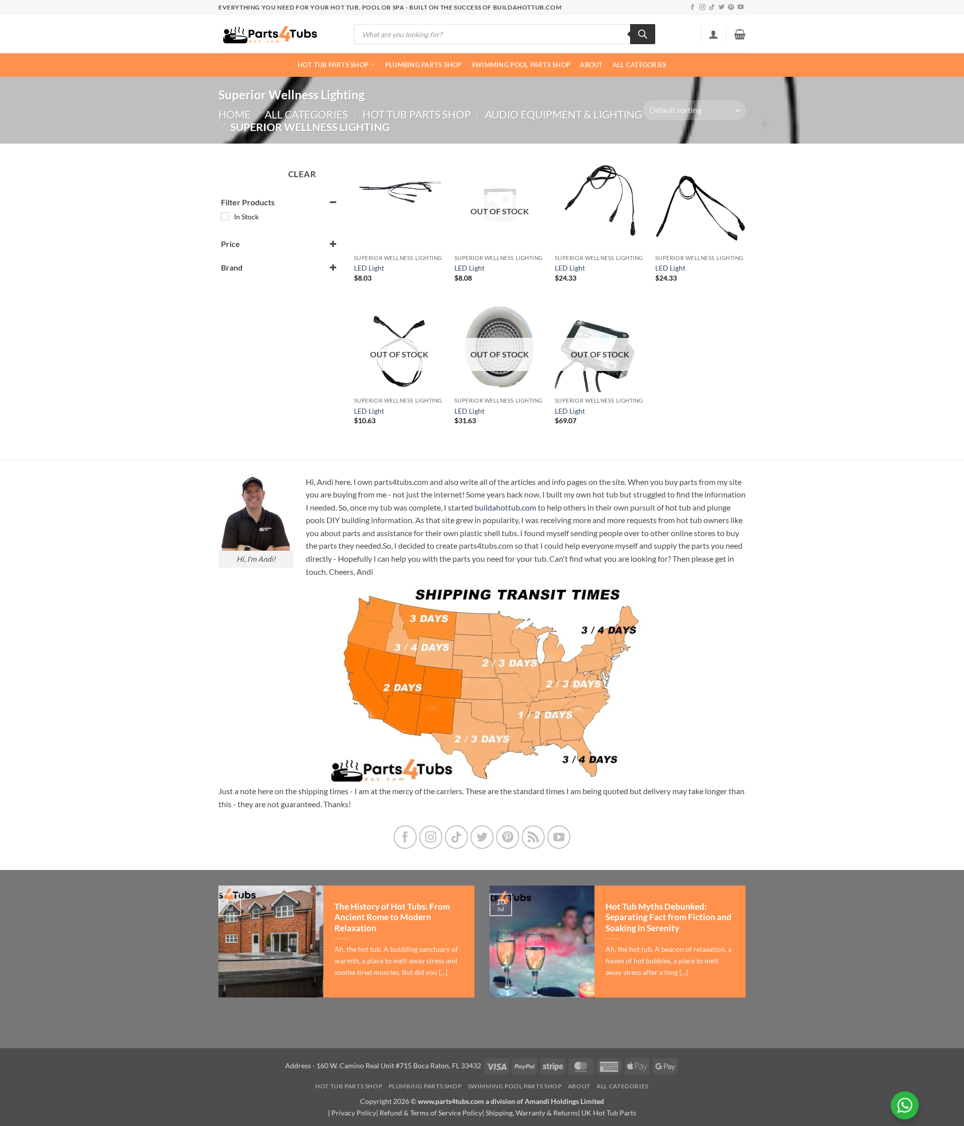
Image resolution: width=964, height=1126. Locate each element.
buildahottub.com (505, 507)
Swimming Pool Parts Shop (520, 65)
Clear (302, 174)
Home (234, 114)
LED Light (369, 268)
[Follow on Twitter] (721, 7)
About (591, 65)
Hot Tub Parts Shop (333, 65)
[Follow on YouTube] (741, 7)
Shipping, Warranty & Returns (532, 1112)
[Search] (642, 34)
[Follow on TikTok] (712, 7)
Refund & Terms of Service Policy (431, 1112)
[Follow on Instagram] (702, 7)
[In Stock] (225, 216)
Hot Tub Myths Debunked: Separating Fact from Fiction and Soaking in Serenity (669, 917)
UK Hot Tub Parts (608, 1112)
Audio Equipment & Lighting (563, 114)
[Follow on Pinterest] (731, 7)
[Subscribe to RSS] (533, 837)
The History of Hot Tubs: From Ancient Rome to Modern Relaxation (392, 917)
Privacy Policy (353, 1112)
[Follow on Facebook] (692, 7)
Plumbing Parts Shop (423, 65)
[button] (713, 34)
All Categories (640, 65)
